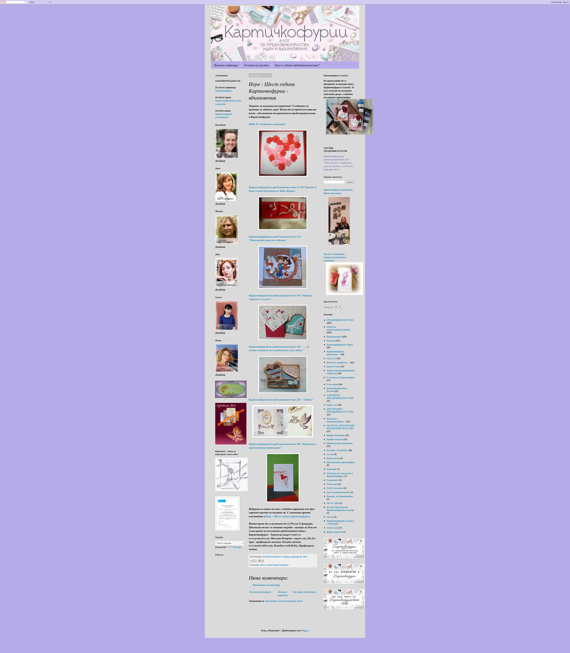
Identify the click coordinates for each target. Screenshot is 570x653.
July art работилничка (338, 492)
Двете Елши (333, 366)
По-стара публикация (304, 592)
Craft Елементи (335, 488)
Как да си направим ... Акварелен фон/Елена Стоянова (335, 257)
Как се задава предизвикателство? (297, 65)
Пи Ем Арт (333, 503)
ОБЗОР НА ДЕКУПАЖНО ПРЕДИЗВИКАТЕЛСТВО (341, 427)
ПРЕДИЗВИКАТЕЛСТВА (340, 320)
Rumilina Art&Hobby (337, 450)
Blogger (304, 630)
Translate (237, 547)
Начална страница (226, 65)
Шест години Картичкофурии (274, 564)
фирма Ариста (334, 531)
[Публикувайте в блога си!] (254, 560)
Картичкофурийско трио (340, 344)
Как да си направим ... (338, 362)
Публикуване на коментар (266, 585)
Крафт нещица (335, 439)
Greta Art (331, 358)
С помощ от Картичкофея (340, 377)
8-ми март (332, 384)
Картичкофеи (334, 336)
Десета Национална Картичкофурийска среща (340, 508)
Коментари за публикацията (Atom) (284, 601)
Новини (331, 340)
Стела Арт (333, 527)
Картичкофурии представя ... (335, 353)
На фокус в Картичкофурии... (336, 420)
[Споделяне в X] (256, 560)
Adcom (330, 516)
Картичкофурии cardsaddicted (223, 115)
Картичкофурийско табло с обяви (340, 522)
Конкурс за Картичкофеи (340, 496)
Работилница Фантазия (340, 443)
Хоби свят (332, 484)
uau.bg (330, 454)
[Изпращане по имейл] (251, 560)
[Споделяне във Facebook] (259, 560)
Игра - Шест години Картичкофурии (288, 516)
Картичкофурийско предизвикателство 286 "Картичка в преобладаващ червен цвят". (282, 445)
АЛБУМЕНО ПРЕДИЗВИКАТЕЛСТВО (340, 397)
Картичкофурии (223, 90)
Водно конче (333, 458)
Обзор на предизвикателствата (338, 328)
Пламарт (332, 469)
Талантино (332, 480)
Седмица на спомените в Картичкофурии (340, 475)
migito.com (332, 404)
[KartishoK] (231, 490)
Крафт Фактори (336, 435)
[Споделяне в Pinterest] (262, 560)
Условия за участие (256, 65)
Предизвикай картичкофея (341, 462)
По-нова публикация (260, 592)
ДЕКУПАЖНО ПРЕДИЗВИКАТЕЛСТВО (340, 410)
